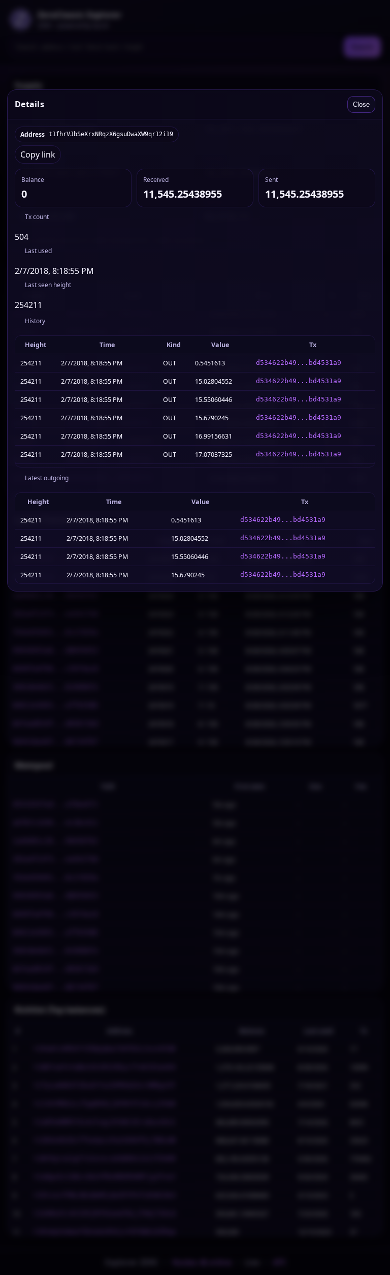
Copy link (37, 154)
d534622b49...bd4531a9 (298, 362)
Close (361, 104)
